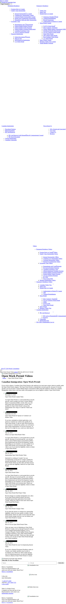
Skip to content (4, 0)
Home (4, 378)
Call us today (5, 584)
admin (16, 372)
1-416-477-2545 (6, 581)
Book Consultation (14, 368)
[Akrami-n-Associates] (8, 2)
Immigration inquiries (7, 593)
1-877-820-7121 (11, 582)
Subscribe (61, 563)
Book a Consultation (7, 571)
